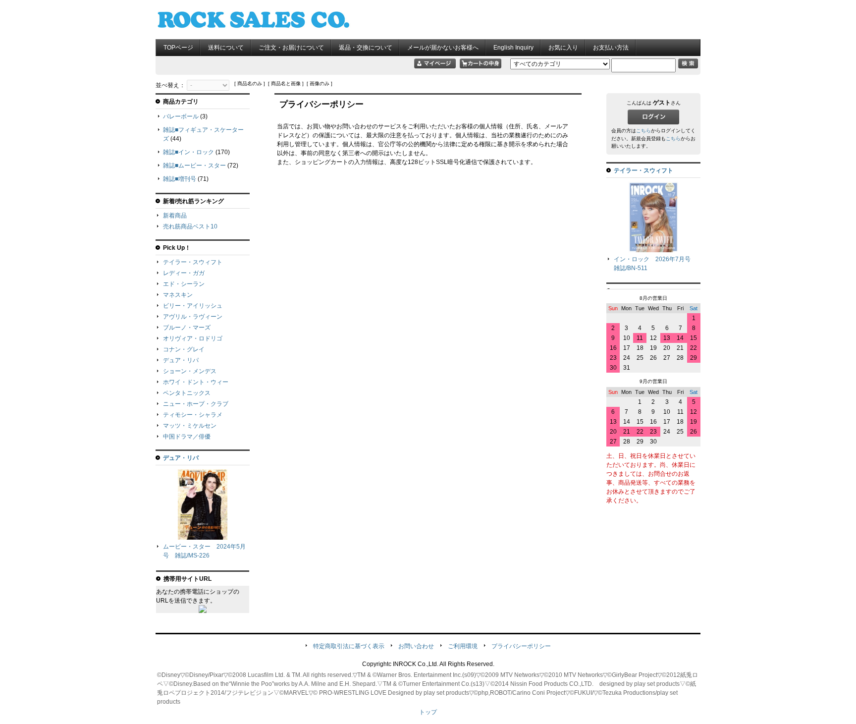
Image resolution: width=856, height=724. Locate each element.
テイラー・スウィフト (192, 262)
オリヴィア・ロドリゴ (192, 338)
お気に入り (563, 47)
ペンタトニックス (187, 393)
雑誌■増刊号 (179, 178)
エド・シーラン (184, 283)
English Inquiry (513, 47)
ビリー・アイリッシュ (192, 305)
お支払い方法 (611, 47)
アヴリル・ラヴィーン (192, 316)
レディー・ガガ (184, 273)
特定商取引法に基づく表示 (348, 646)
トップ (428, 712)
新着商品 (175, 215)
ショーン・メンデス (189, 371)
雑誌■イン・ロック (188, 152)
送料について (226, 47)
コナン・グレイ (184, 349)
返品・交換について (365, 47)
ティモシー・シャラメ (192, 414)
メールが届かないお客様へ (443, 47)
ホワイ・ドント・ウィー (195, 382)
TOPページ (178, 47)
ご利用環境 (463, 646)
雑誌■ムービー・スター (194, 165)
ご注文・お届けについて (291, 47)
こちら (643, 130)
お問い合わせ (416, 646)
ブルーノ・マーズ (187, 327)
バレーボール (181, 116)
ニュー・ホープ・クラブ (195, 403)
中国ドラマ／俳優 (187, 436)
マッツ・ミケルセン (189, 425)
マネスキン (178, 294)
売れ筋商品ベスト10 (190, 226)
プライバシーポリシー (521, 646)
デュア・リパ (181, 360)
